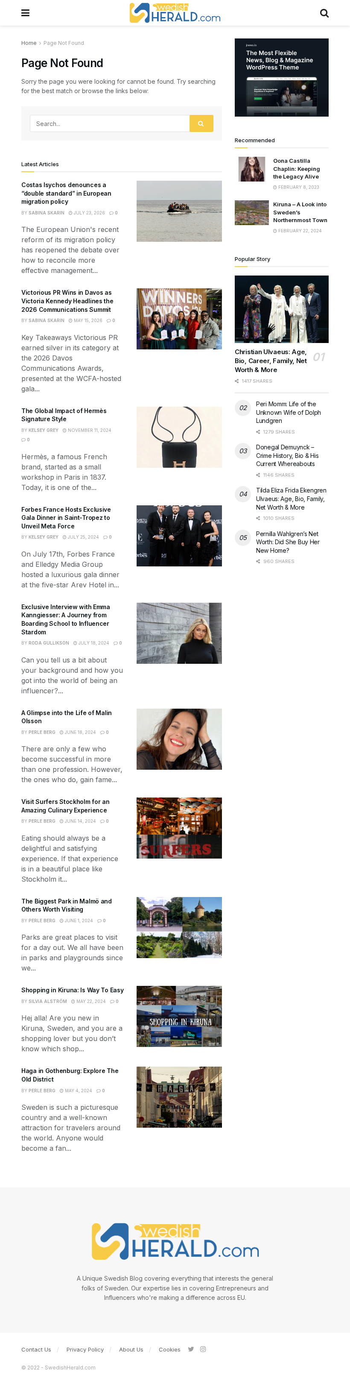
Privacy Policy (85, 1349)
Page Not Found (64, 43)
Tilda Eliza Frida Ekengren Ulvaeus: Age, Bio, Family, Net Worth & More (291, 498)
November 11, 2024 (89, 430)
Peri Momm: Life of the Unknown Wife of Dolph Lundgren (288, 412)
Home (29, 43)
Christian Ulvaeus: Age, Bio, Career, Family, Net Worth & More (271, 361)
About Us (131, 1349)
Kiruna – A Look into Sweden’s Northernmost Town (300, 212)
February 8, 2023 (298, 187)
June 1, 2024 (78, 920)
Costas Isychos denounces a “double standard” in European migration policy (66, 193)
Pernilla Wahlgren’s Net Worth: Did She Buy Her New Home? (288, 542)
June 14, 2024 (80, 821)
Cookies (170, 1349)
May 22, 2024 (90, 1001)
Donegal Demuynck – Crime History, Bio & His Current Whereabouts (287, 455)
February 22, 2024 (299, 230)
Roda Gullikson (49, 642)
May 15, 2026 (87, 320)
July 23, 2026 (89, 212)
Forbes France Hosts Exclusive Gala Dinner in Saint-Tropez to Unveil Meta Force (66, 518)
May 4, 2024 (78, 1090)
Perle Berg (42, 732)
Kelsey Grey (43, 430)
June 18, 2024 (80, 732)
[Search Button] (201, 123)
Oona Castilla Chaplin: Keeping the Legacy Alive (296, 168)
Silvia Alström (48, 1001)
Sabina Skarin (46, 212)
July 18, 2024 (93, 642)
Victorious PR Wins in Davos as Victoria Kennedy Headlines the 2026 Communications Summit (67, 301)
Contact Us (36, 1349)
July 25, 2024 (83, 536)
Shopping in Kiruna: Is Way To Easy (72, 990)
